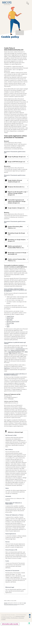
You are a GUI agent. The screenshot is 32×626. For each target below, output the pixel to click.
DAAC (26, 351)
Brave (8, 324)
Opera (8, 326)
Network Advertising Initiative (18, 350)
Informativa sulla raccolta (10, 624)
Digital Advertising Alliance (14, 351)
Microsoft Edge (10, 323)
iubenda (5, 603)
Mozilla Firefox (10, 318)
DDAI (10, 353)
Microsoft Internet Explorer (13, 321)
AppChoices (7, 368)
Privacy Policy (20, 616)
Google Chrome (10, 316)
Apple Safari (9, 319)
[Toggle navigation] (27, 3)
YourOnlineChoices (20, 348)
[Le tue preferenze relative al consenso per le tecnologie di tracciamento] (29, 623)
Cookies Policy (5, 618)
